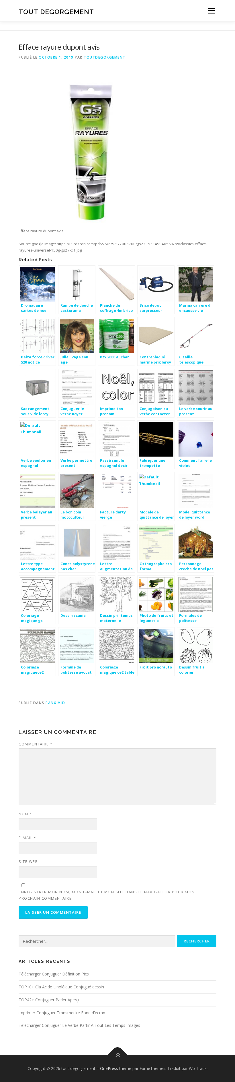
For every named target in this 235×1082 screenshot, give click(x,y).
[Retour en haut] (117, 1055)
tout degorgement (56, 11)
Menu (211, 10)
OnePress (109, 1068)
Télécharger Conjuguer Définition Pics (54, 974)
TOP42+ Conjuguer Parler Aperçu (50, 999)
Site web (28, 861)
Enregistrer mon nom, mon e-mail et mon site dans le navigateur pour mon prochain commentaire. (107, 895)
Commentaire (36, 744)
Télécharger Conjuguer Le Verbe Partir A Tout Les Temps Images (79, 1025)
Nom (25, 813)
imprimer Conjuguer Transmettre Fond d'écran (62, 1012)
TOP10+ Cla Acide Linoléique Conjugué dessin (61, 987)
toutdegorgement (105, 57)
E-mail (27, 837)
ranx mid (55, 702)
